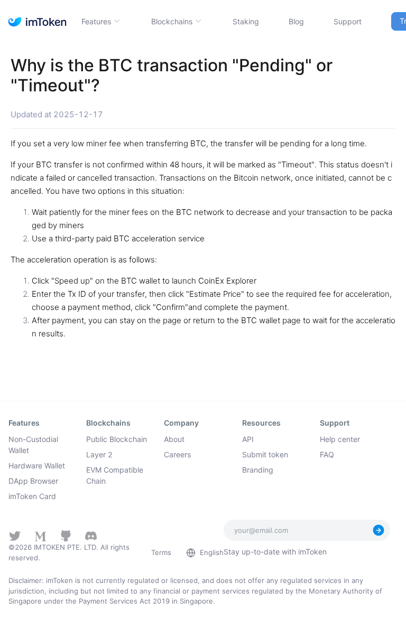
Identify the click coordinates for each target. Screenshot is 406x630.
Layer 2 (99, 454)
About (174, 439)
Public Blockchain (116, 439)
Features (96, 21)
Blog (296, 21)
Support (348, 21)
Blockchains (171, 21)
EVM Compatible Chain (114, 475)
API (248, 439)
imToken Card (32, 496)
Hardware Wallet (36, 465)
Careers (177, 454)
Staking (246, 21)
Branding (257, 469)
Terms (161, 552)
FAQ (327, 454)
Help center (340, 439)
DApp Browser (33, 480)
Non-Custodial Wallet (33, 445)
